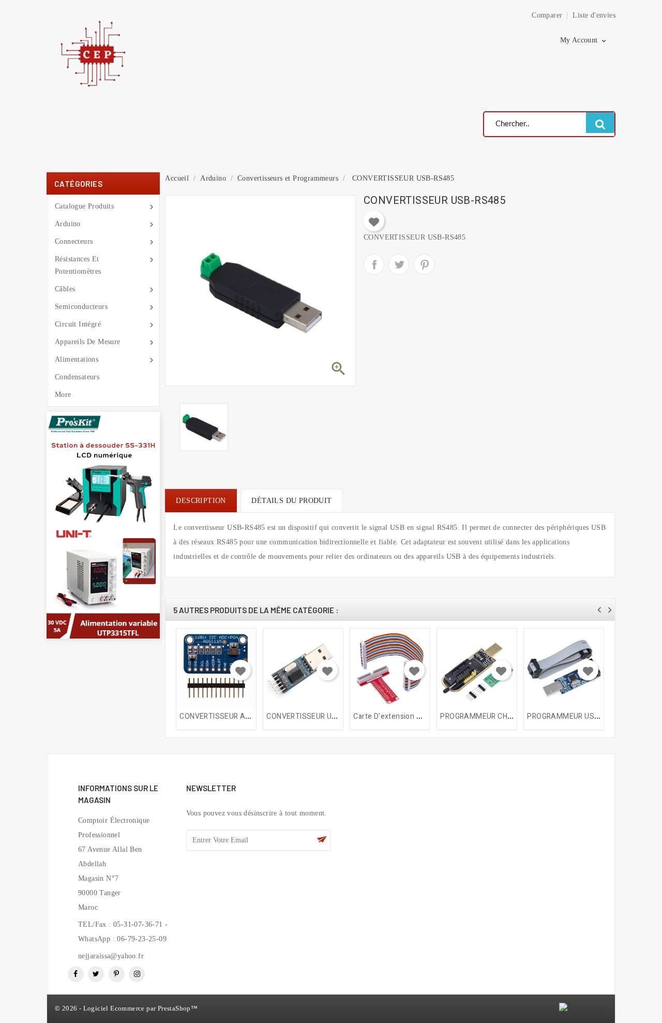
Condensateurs (77, 377)
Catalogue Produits (103, 207)
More (63, 394)
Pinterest (424, 264)
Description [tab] (200, 501)
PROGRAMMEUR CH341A (482, 716)
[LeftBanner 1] (103, 468)
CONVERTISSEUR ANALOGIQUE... (235, 716)
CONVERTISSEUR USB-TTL (311, 716)
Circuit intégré (103, 325)
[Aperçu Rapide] (244, 635)
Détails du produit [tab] (291, 501)
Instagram (137, 974)
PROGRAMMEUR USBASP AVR (578, 716)
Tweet (399, 264)
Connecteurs (103, 242)
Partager (374, 264)
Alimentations (103, 360)
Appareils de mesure (103, 342)
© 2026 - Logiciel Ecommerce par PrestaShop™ (126, 1008)
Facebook (76, 974)
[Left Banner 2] (103, 582)
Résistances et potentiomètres (103, 265)
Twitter (96, 974)
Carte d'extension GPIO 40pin (403, 716)
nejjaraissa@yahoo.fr (111, 956)
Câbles (103, 289)
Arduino (103, 224)
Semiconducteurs (103, 307)
